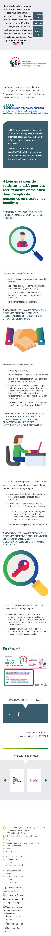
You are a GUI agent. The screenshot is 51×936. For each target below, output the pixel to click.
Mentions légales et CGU (17, 845)
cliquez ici (17, 44)
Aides (8, 840)
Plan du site (11, 851)
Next (46, 780)
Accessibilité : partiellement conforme (22, 842)
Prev (5, 780)
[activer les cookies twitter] (29, 714)
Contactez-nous (32, 836)
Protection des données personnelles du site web (15, 863)
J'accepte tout (38, 16)
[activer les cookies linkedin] (18, 714)
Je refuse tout (38, 31)
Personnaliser (38, 23)
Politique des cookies (15, 856)
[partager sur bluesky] (41, 714)
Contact (9, 848)
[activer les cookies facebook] (8, 714)
